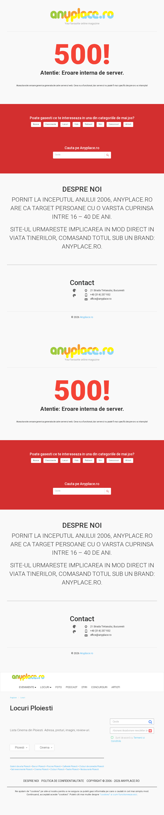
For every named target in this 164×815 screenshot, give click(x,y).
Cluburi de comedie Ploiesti (91, 766)
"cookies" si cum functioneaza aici (118, 794)
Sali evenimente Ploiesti (22, 769)
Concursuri (114, 124)
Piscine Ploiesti (54, 766)
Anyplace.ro (86, 317)
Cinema (44, 747)
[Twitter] (74, 295)
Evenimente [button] (27, 687)
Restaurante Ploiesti (89, 769)
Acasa (36, 124)
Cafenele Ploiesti (70, 766)
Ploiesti (19, 747)
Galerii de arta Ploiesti (20, 766)
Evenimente (50, 124)
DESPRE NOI (31, 780)
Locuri (65, 124)
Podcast (88, 124)
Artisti (128, 124)
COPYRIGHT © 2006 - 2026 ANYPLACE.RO (113, 780)
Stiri (100, 124)
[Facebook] (74, 290)
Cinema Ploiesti (41, 769)
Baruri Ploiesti (38, 766)
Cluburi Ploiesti (57, 769)
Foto (76, 124)
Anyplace (82, 15)
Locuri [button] (45, 687)
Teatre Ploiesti (72, 769)
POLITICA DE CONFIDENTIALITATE (62, 780)
